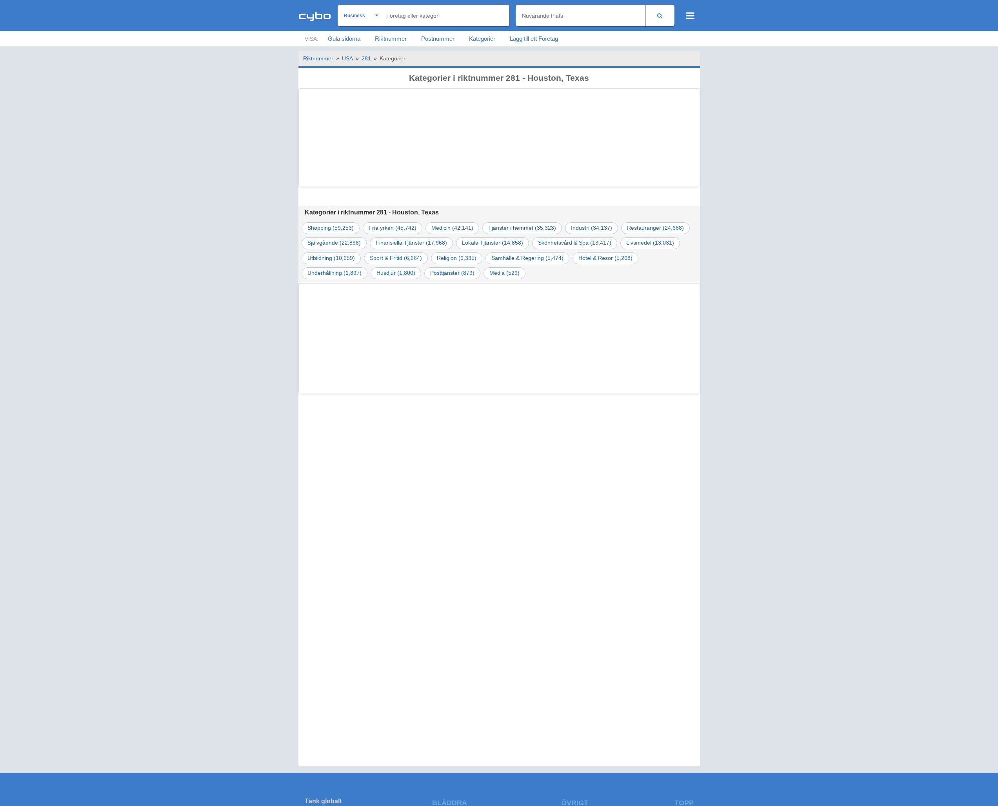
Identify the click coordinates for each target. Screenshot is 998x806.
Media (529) (504, 273)
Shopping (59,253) (330, 228)
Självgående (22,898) (334, 243)
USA (347, 58)
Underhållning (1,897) (334, 273)
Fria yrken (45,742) (392, 228)
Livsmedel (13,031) (650, 243)
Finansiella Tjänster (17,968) (411, 243)
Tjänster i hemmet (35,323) (522, 228)
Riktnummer (391, 38)
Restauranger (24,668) (655, 228)
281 (366, 58)
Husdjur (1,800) (395, 273)
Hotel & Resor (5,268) (605, 258)
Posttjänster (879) (452, 273)
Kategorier (482, 38)
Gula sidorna (344, 38)
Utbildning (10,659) (331, 258)
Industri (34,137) (591, 228)
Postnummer (437, 38)
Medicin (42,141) (452, 228)
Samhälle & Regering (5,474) (527, 258)
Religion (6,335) (456, 258)
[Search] (659, 15)
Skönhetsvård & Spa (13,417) (574, 243)
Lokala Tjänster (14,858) (492, 243)
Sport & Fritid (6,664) (396, 258)
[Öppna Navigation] (690, 15)
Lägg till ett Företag (534, 38)
